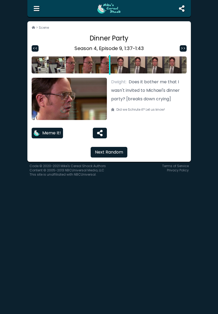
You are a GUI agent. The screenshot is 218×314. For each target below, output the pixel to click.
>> (183, 48)
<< (35, 48)
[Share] (100, 133)
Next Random (109, 152)
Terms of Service (175, 166)
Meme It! (51, 133)
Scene (44, 28)
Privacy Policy (178, 170)
